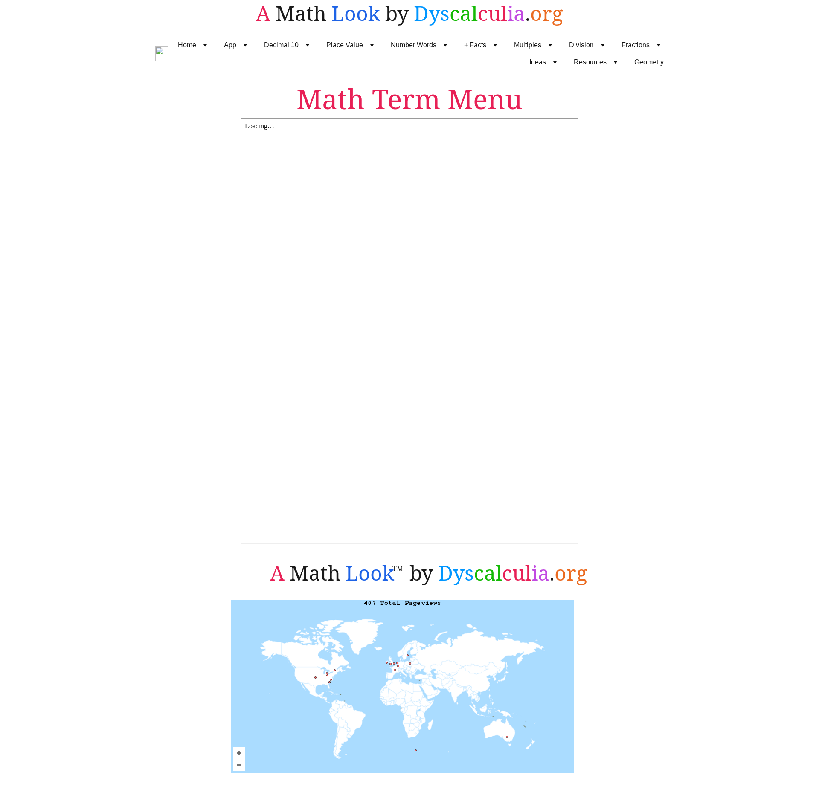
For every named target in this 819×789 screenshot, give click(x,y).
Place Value (344, 45)
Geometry (649, 62)
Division (581, 45)
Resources (590, 62)
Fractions (636, 45)
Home (187, 45)
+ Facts (475, 45)
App (230, 45)
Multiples (527, 45)
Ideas (537, 62)
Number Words (413, 45)
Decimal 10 (281, 45)
